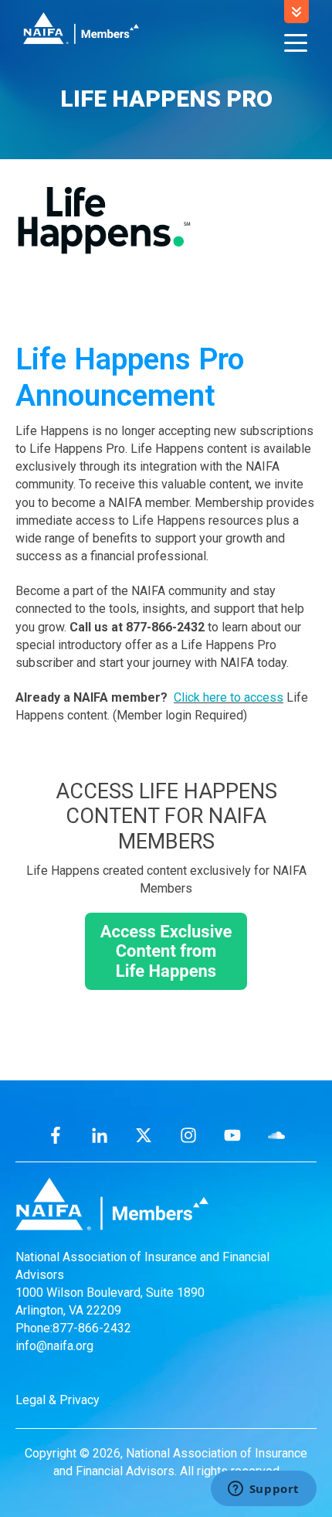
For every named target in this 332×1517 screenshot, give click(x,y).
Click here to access (228, 697)
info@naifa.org (54, 1345)
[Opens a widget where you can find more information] (263, 1490)
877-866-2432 (92, 1328)
